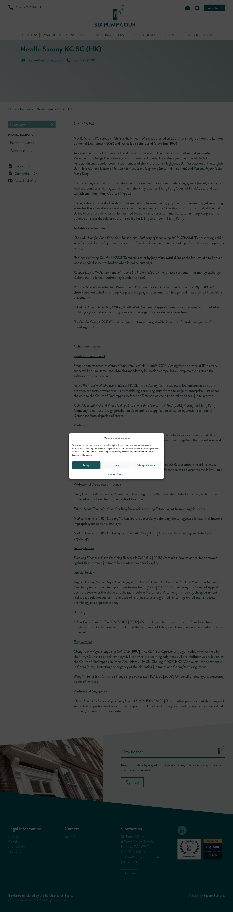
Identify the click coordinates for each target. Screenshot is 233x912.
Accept (86, 465)
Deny (116, 465)
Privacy (120, 474)
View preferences (146, 465)
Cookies (111, 474)
